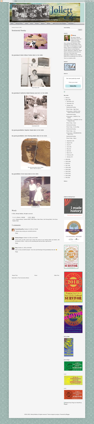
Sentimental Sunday (71, 107)
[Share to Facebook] (32, 217)
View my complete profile (69, 58)
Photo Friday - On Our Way (72, 127)
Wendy (74, 35)
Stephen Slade (15, 220)
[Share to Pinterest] (34, 217)
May (68, 148)
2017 (67, 165)
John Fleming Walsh (47, 219)
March (68, 152)
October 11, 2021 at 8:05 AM (25, 247)
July (68, 144)
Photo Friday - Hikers (71, 138)
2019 (67, 161)
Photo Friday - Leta (70, 131)
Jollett (26, 23)
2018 (67, 163)
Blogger (67, 414)
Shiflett (48, 23)
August (68, 142)
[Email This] (28, 217)
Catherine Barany (19, 219)
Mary (16, 247)
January (69, 156)
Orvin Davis (55, 219)
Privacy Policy (19, 23)
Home (12, 23)
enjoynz (58, 414)
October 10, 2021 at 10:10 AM (31, 237)
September (69, 140)
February (69, 154)
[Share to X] (31, 217)
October (69, 105)
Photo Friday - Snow (71, 122)
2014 (67, 171)
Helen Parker (40, 219)
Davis (31, 23)
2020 (67, 159)
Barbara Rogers (19, 237)
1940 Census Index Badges (59, 23)
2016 (67, 167)
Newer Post (14, 275)
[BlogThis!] (30, 217)
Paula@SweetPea (19, 229)
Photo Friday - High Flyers (72, 109)
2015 (67, 169)
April (68, 150)
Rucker (37, 23)
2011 (67, 177)
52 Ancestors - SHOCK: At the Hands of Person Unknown (73, 112)
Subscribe (73, 86)
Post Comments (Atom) (23, 277)
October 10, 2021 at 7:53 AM (31, 229)
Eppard (43, 23)
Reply (16, 233)
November (69, 103)
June (68, 146)
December (69, 101)
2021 (67, 99)
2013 (67, 173)
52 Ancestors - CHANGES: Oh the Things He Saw (74, 120)
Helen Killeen (34, 219)
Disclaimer (71, 23)
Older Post (56, 275)
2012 (67, 175)
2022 (67, 97)
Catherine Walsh (27, 219)
